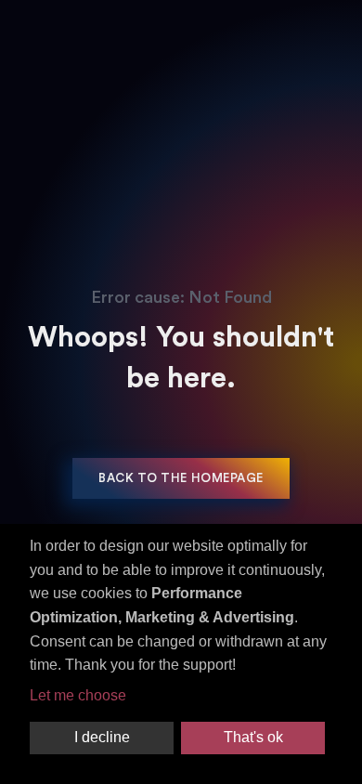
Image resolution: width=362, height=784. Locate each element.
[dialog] (181, 654)
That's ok (253, 737)
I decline (102, 737)
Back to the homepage (180, 478)
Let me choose (78, 695)
